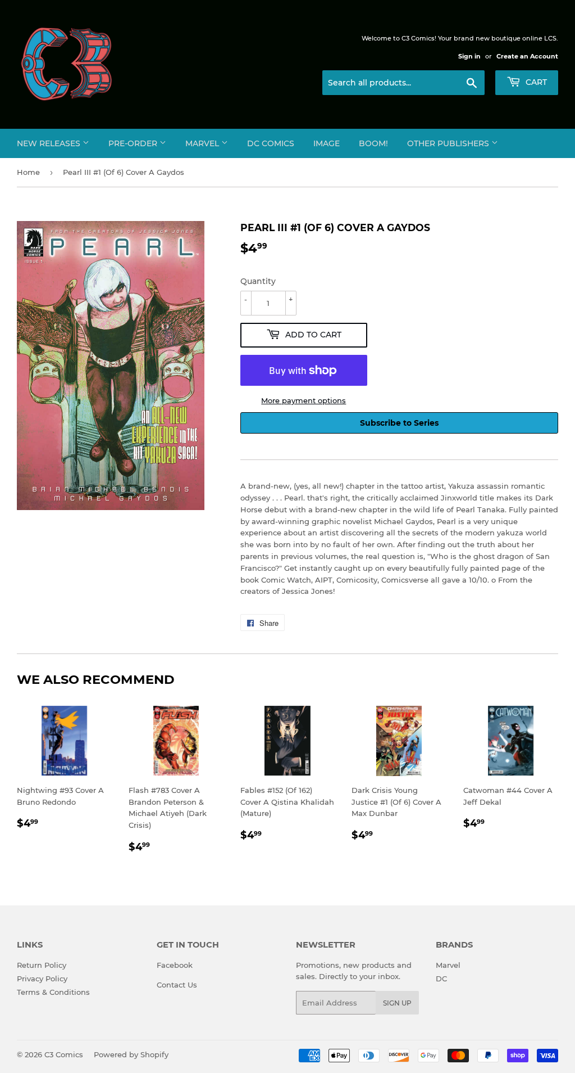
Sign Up (397, 1003)
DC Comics (270, 143)
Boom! (373, 143)
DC (441, 978)
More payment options (303, 400)
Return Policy (41, 965)
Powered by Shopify (131, 1054)
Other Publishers (449, 143)
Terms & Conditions (53, 992)
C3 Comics (63, 1054)
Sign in (469, 56)
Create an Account (527, 56)
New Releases (50, 143)
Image (326, 143)
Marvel (203, 143)
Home (28, 172)
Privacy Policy (42, 978)
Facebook (175, 965)
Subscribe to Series (399, 423)
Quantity (258, 281)
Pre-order (133, 143)
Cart (535, 82)
